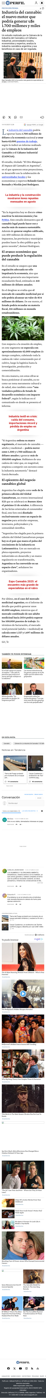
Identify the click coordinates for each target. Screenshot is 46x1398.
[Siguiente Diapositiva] (42, 768)
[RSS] (32, 1369)
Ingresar (36, 3)
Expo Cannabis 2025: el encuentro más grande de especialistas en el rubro (23, 585)
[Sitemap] (38, 1369)
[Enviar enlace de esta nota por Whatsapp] (15, 117)
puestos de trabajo (26, 141)
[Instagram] (26, 1368)
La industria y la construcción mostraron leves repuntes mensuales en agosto (23, 198)
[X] (14, 1368)
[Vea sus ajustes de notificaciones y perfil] (42, 3)
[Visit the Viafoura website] (39, 935)
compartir (30, 824)
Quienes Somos (16, 1376)
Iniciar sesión (28, 794)
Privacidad (35, 1376)
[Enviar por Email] (21, 117)
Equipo (42, 1376)
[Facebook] (8, 1368)
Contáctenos (26, 1376)
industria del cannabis (20, 129)
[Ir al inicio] (15, 3)
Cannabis (7, 743)
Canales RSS (6, 1376)
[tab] (11, 811)
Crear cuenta (38, 794)
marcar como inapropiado (39, 826)
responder (10, 824)
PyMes (5, 219)
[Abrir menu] (3, 3)
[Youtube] (20, 1369)
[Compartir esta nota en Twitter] (10, 117)
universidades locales (14, 176)
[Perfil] (23, 1363)
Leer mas (40, 883)
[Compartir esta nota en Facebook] (4, 117)
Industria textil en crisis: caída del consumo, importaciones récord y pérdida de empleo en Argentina (23, 423)
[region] (23, 865)
